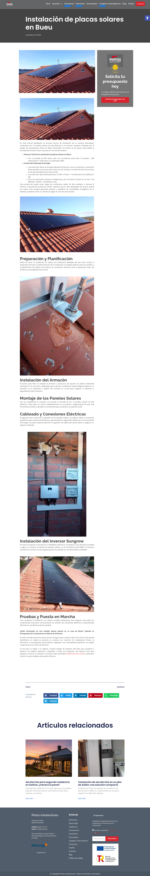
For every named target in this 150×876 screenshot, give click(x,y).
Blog (124, 4)
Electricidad (73, 823)
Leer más (29, 798)
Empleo (72, 848)
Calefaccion (73, 827)
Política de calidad (76, 858)
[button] (147, 18)
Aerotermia (69, 4)
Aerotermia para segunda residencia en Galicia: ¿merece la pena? (48, 783)
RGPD (98, 833)
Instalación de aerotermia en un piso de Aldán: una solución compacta (100, 783)
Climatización (74, 830)
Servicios (56, 4)
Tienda (131, 4)
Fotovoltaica (92, 4)
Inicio (48, 4)
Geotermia (80, 4)
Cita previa (73, 844)
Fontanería (73, 820)
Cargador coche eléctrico (110, 4)
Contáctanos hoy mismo (75, 654)
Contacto (72, 851)
